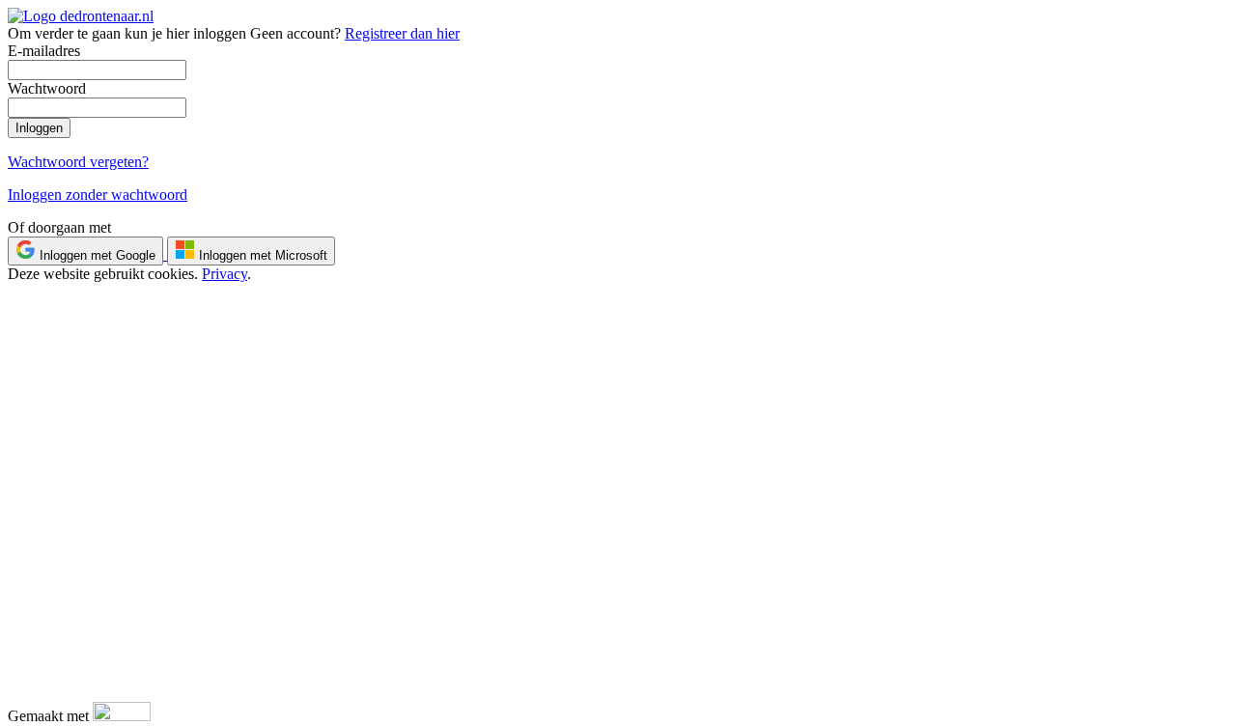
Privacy (224, 273)
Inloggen (39, 128)
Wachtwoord (47, 88)
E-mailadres (44, 50)
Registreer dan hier (402, 33)
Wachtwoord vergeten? (78, 162)
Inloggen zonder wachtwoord (97, 194)
